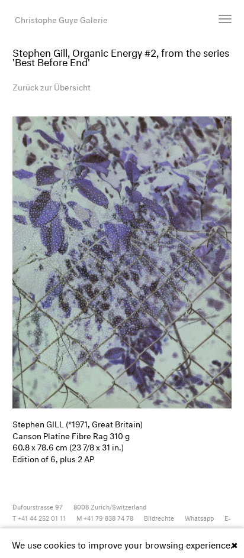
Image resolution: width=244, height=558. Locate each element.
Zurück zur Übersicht (51, 86)
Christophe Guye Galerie (61, 18)
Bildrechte (159, 517)
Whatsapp (199, 517)
